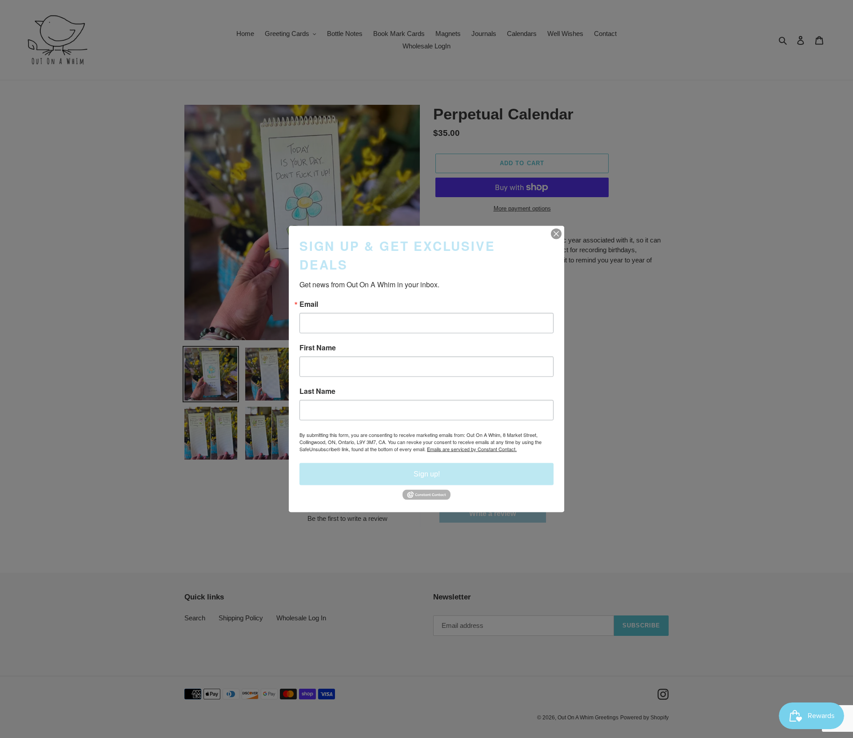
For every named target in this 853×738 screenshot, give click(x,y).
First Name (317, 347)
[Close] (556, 234)
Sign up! (427, 474)
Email (308, 304)
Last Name (317, 391)
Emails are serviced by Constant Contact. (472, 448)
